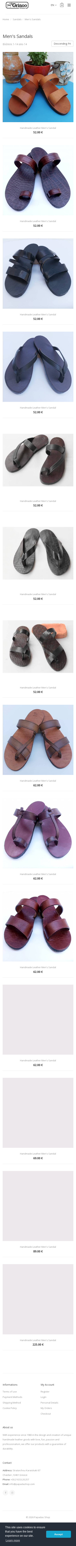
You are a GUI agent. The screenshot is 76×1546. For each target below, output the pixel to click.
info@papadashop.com (22, 1484)
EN (52, 5)
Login (43, 1397)
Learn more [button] (13, 1540)
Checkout (46, 1413)
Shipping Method (12, 1402)
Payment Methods (12, 1397)
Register (45, 1391)
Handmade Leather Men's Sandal (38, 128)
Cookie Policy (10, 1408)
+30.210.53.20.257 (20, 1479)
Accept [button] (58, 1534)
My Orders (46, 1408)
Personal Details (49, 1402)
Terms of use (10, 1391)
